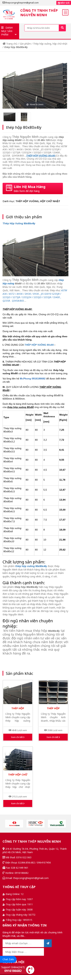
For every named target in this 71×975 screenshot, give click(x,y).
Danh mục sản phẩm (7, 31)
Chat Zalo (8, 959)
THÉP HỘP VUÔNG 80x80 (39, 344)
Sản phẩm (25, 43)
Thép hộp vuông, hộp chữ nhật (50, 43)
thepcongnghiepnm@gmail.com (22, 2)
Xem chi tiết (17, 737)
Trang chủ (11, 43)
